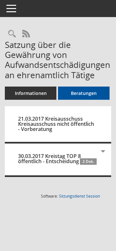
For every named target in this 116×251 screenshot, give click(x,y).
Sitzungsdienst (79, 196)
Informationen (31, 93)
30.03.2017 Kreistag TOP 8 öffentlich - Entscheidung (56, 159)
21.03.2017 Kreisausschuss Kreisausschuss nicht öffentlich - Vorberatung (56, 124)
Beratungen (84, 93)
